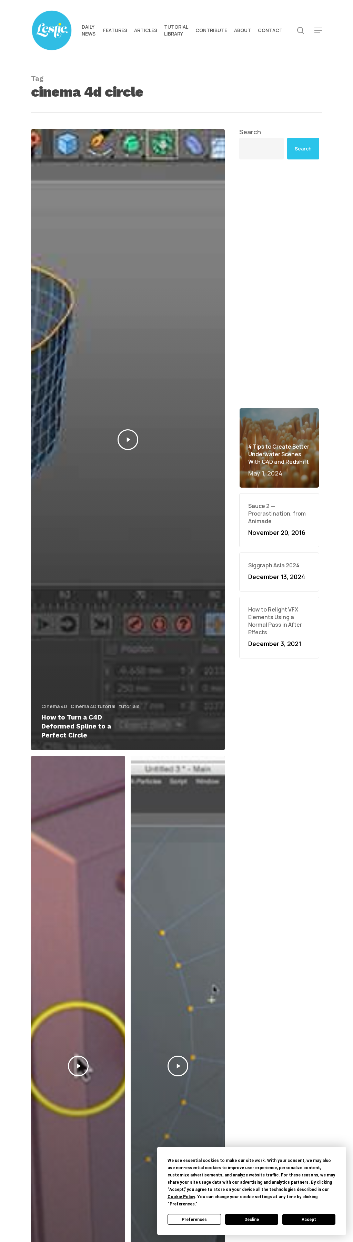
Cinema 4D (54, 706)
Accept (309, 1219)
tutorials (129, 706)
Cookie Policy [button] (181, 1196)
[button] (318, 30)
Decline (251, 1219)
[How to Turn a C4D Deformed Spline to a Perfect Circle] (128, 439)
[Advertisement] (279, 229)
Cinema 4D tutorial (93, 706)
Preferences (194, 1219)
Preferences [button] (182, 1204)
